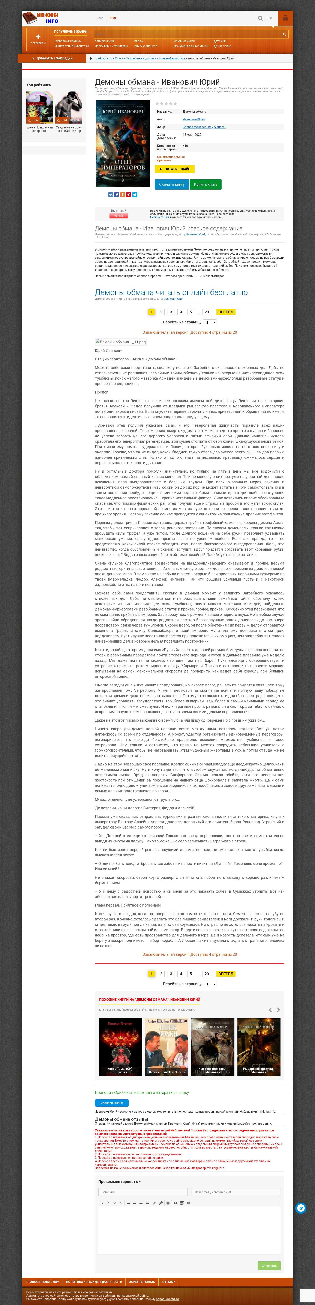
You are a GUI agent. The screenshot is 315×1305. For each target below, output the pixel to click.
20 (207, 312)
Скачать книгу (172, 184)
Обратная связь (142, 1282)
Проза (138, 41)
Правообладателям (42, 1282)
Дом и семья (222, 46)
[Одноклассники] (122, 194)
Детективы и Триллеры (111, 46)
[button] (102, 1202)
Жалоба (119, 215)
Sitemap (168, 1282)
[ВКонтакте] (110, 194)
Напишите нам (159, 217)
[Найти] (284, 34)
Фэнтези (220, 127)
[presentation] (102, 1203)
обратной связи (167, 1299)
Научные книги (184, 41)
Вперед (226, 312)
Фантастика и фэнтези (72, 46)
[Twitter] (134, 194)
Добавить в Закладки (54, 58)
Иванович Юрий (194, 119)
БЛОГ (113, 18)
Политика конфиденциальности (94, 1282)
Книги (99, 18)
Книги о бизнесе (145, 46)
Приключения (104, 41)
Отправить (269, 1265)
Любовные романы (68, 41)
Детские (220, 41)
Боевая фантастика (197, 127)
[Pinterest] (128, 194)
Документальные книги (191, 46)
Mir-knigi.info (54, 18)
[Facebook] (116, 194)
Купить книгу (205, 184)
